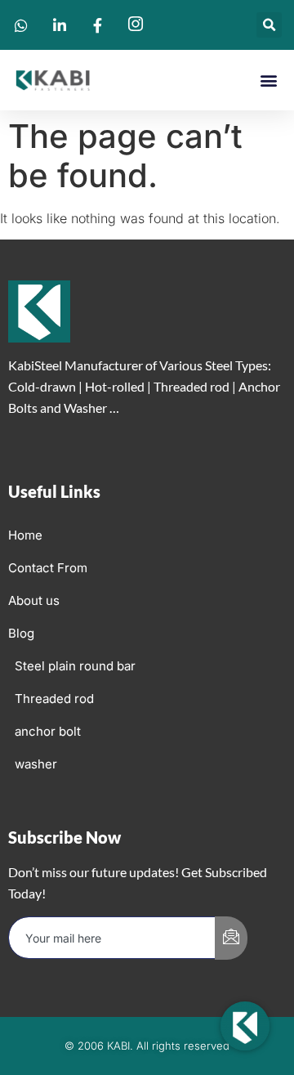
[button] (269, 25)
